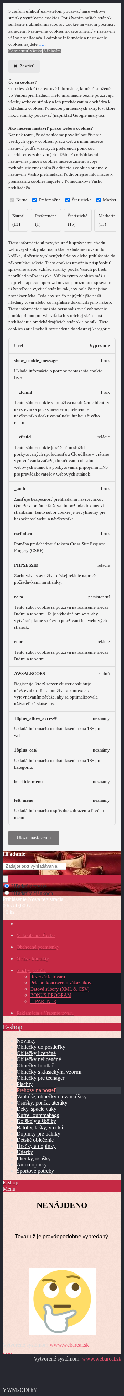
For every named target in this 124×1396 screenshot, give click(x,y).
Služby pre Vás (31, 970)
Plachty (25, 1084)
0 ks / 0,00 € (16, 905)
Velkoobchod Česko (36, 935)
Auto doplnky (32, 1165)
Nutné (22, 200)
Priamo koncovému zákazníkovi (61, 982)
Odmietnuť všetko (25, 51)
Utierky (25, 1152)
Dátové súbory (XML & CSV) (60, 989)
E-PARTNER (43, 1001)
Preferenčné (50, 200)
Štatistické (82, 200)
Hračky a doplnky (36, 1146)
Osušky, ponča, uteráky (42, 1103)
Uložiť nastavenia (34, 837)
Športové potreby (35, 1171)
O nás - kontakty (33, 958)
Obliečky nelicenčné (39, 1059)
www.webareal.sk (69, 1345)
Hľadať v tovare (29, 886)
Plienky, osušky (34, 1158)
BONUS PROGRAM (50, 995)
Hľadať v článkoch (32, 893)
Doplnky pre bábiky (38, 1134)
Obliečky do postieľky (41, 1047)
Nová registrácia (45, 899)
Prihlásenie (15, 899)
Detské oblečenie (35, 1140)
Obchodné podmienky (38, 947)
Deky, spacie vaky (36, 1109)
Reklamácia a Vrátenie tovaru (45, 1013)
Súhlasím (52, 51)
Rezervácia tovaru (47, 976)
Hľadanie (14, 854)
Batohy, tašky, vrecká (40, 1127)
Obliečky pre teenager (40, 1078)
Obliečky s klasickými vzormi (49, 1072)
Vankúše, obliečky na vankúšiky (52, 1096)
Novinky (26, 1041)
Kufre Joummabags (38, 1115)
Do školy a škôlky (36, 1121)
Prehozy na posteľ (36, 1090)
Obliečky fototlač (35, 1065)
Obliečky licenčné (36, 1053)
